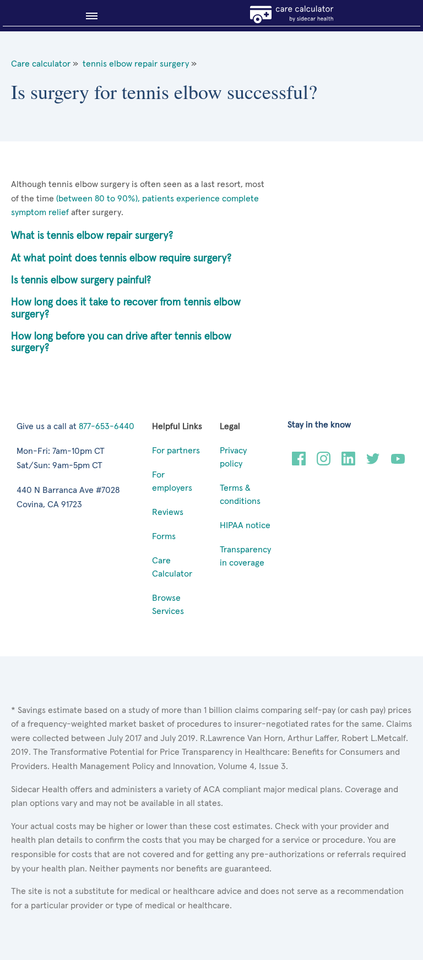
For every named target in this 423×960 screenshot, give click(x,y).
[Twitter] (373, 462)
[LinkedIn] (348, 462)
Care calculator (40, 63)
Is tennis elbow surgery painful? (81, 280)
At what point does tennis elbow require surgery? (121, 258)
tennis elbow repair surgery (136, 63)
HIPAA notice (245, 525)
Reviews (167, 512)
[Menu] (88, 16)
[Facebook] (299, 462)
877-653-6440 (106, 426)
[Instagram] (323, 462)
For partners (176, 450)
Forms (164, 536)
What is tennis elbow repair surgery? (92, 236)
